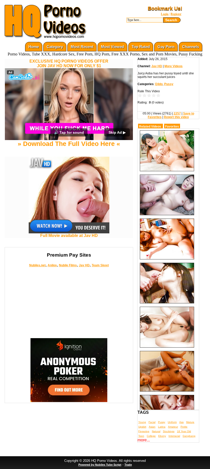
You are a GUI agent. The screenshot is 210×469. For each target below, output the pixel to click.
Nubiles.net (37, 265)
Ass (181, 422)
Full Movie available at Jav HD (69, 235)
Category (55, 46)
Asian (152, 426)
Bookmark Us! (165, 8)
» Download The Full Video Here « (69, 143)
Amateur (173, 426)
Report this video (176, 117)
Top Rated (141, 46)
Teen (141, 435)
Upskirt (142, 426)
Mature (190, 422)
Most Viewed (112, 46)
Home (33, 46)
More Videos (173, 66)
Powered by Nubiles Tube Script (99, 464)
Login (165, 14)
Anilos (52, 265)
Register (176, 14)
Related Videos (150, 126)
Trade (128, 464)
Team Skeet (100, 265)
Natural (156, 431)
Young (142, 422)
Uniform (172, 422)
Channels (190, 46)
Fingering (143, 431)
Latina (161, 426)
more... (144, 440)
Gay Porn (166, 46)
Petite (184, 426)
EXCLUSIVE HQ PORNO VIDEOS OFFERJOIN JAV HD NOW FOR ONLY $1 (68, 63)
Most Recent (82, 46)
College (151, 435)
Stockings (168, 431)
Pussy (168, 84)
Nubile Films (68, 265)
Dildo (159, 84)
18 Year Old (184, 431)
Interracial (174, 435)
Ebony (162, 435)
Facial (152, 422)
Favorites (172, 126)
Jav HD (84, 265)
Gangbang (189, 435)
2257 (177, 113)
